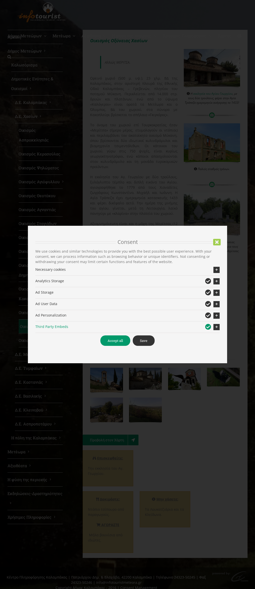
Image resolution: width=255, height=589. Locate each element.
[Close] (217, 242)
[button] (127, 269)
